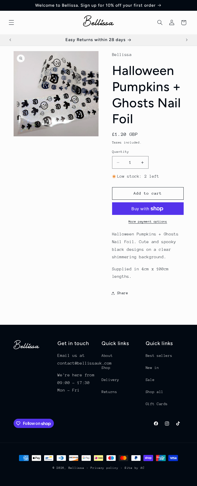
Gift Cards (157, 404)
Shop (106, 368)
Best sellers (159, 356)
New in (152, 368)
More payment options (148, 221)
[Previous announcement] (10, 40)
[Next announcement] (186, 40)
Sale (150, 380)
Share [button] (122, 293)
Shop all (154, 392)
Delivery (110, 380)
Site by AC (134, 468)
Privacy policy (104, 468)
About (107, 356)
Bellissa (76, 468)
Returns (109, 392)
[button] (11, 22)
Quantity (120, 152)
